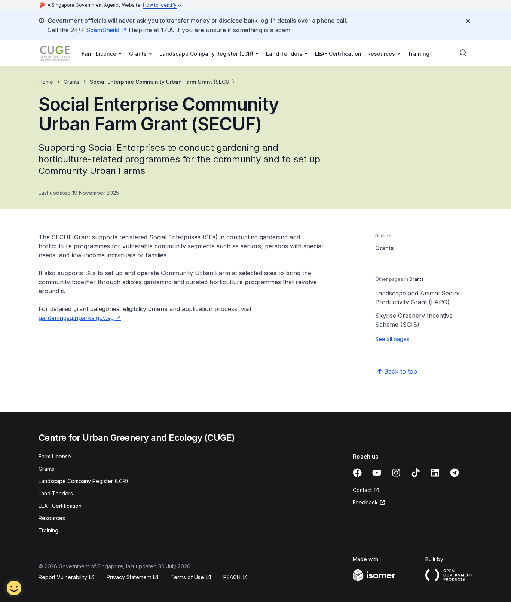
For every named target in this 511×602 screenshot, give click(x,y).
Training (418, 53)
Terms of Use (187, 577)
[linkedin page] (435, 472)
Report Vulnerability (63, 577)
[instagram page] (396, 472)
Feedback (365, 502)
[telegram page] (454, 472)
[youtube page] (376, 472)
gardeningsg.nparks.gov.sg (76, 318)
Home (46, 82)
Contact (362, 490)
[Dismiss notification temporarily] (468, 21)
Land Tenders (56, 493)
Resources (52, 518)
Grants (71, 82)
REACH (232, 577)
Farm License (55, 456)
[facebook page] (357, 472)
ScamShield (102, 30)
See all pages (392, 339)
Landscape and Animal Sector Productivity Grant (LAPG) (417, 297)
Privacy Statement (129, 577)
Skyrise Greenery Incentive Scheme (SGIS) (414, 320)
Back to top (400, 371)
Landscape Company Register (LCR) (83, 481)
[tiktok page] (415, 472)
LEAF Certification (338, 53)
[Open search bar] (463, 53)
